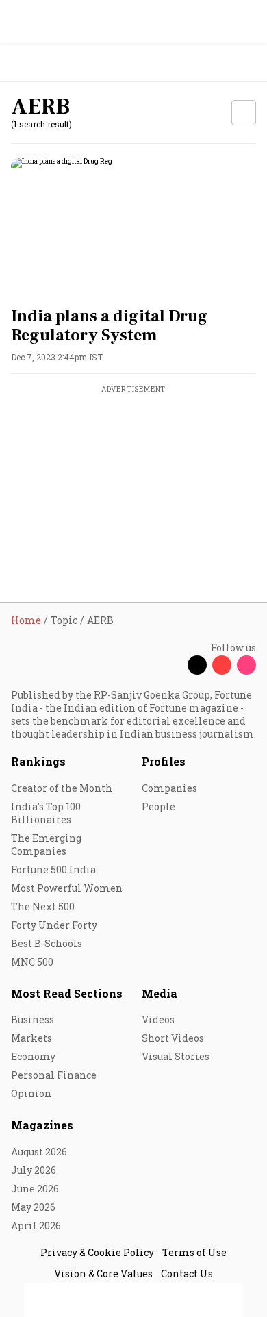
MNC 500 (32, 961)
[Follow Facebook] (172, 665)
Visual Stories (175, 1056)
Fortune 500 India (53, 869)
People (158, 806)
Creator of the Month (61, 787)
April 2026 (36, 1225)
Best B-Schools (46, 943)
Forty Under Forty (54, 924)
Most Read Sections (67, 993)
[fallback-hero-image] (133, 226)
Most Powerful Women (67, 887)
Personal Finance (54, 1074)
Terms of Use (194, 1252)
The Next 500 (43, 906)
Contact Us (187, 1273)
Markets (31, 1037)
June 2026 (35, 1188)
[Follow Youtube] (221, 665)
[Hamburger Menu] (248, 63)
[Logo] (42, 63)
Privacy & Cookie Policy (97, 1252)
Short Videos (173, 1037)
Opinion (31, 1093)
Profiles (164, 761)
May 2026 (33, 1207)
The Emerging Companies (46, 844)
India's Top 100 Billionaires (46, 813)
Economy (33, 1056)
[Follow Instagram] (246, 665)
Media (159, 993)
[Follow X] (197, 665)
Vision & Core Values (103, 1273)
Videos (158, 1019)
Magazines (42, 1125)
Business (32, 1019)
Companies (169, 787)
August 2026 (39, 1151)
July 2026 (33, 1170)
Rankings (38, 761)
